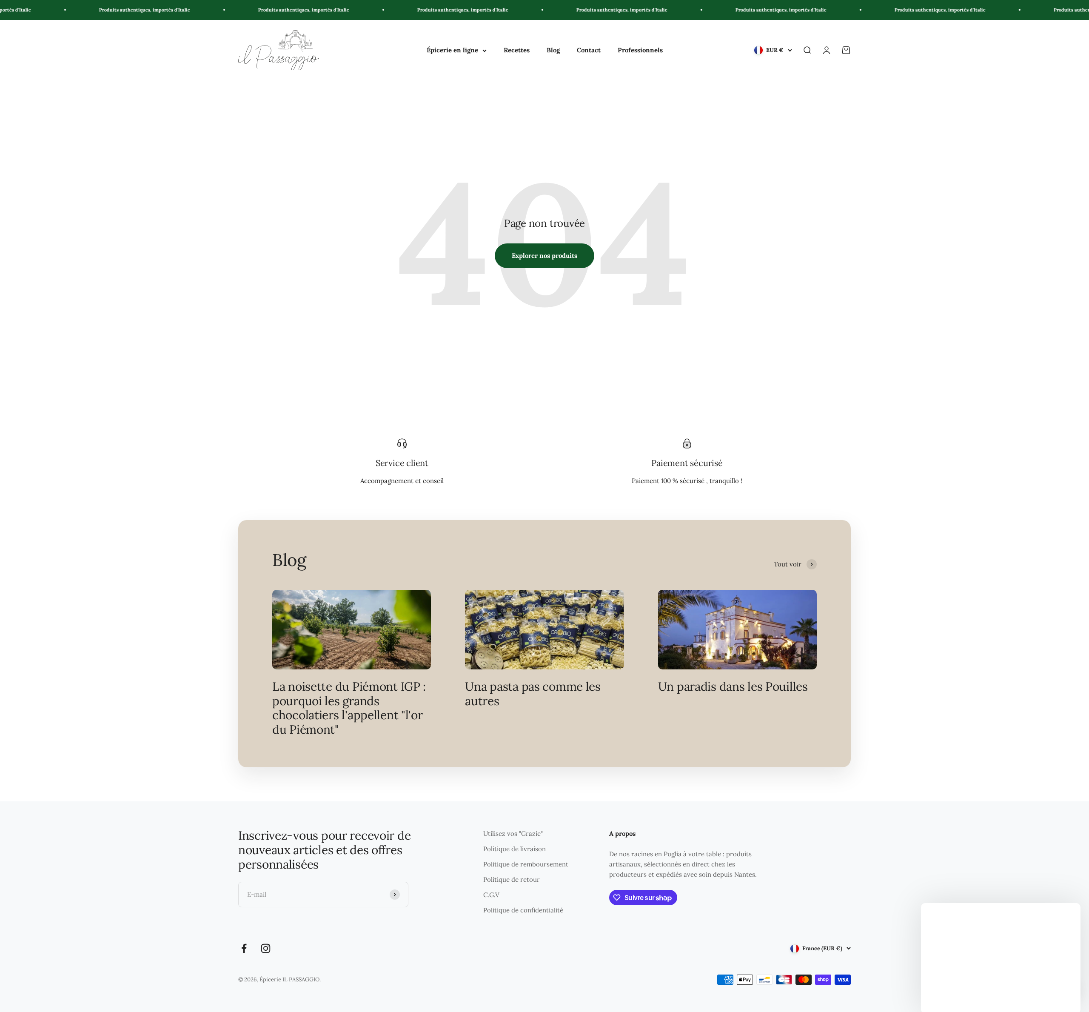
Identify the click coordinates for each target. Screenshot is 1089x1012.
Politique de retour (511, 879)
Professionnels (640, 50)
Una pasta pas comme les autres (533, 694)
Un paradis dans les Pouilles (733, 686)
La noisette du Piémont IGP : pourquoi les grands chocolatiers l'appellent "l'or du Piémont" (349, 708)
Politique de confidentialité (523, 910)
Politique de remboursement (525, 864)
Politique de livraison (514, 849)
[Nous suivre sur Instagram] (265, 948)
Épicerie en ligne (452, 50)
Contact (589, 50)
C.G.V (491, 895)
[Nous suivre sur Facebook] (244, 948)
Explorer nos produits (544, 256)
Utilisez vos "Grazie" (513, 833)
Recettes (517, 50)
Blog (553, 50)
